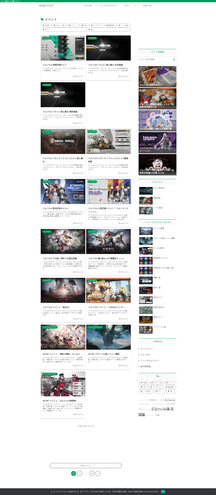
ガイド (157, 404)
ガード (153, 415)
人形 (157, 415)
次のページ (86, 465)
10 (92, 473)
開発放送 (153, 400)
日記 (146, 404)
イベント (170, 399)
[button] (174, 59)
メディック (163, 404)
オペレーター (147, 409)
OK (163, 491)
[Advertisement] (108, 87)
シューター (151, 404)
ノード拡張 (160, 400)
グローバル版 (160, 408)
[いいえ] (213, 492)
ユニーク (148, 415)
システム (141, 404)
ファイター (142, 400)
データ (147, 400)
